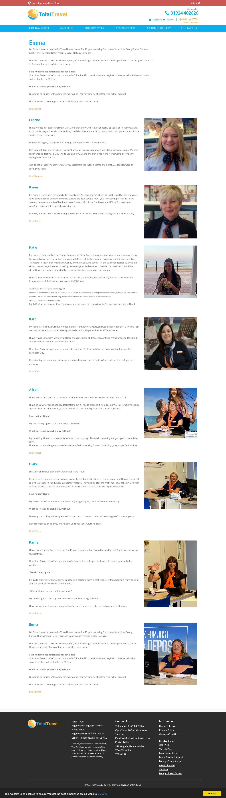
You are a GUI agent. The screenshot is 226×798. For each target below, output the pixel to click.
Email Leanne (35, 176)
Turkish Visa (165, 749)
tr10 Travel (112, 784)
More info (102, 793)
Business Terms (167, 726)
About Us (66, 27)
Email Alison (35, 452)
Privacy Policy (166, 730)
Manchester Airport (169, 753)
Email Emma (35, 108)
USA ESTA (164, 745)
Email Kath (34, 371)
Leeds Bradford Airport (171, 757)
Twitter (170, 19)
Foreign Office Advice (170, 761)
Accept (212, 793)
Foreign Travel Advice (170, 773)
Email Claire (35, 531)
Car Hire (163, 769)
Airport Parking (167, 765)
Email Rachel (35, 613)
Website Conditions (169, 734)
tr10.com (136, 784)
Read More (53, 3)
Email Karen (35, 221)
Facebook (157, 19)
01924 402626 (184, 13)
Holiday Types (94, 27)
